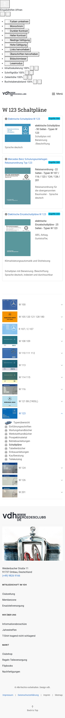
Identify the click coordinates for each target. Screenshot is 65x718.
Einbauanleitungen (19, 452)
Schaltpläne (15, 444)
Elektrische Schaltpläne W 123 (24, 118)
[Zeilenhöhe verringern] (25, 77)
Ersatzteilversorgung (13, 605)
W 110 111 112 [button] (27, 353)
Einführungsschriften (20, 426)
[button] (57, 94)
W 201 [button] (22, 492)
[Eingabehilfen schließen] (8, 14)
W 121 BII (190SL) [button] (28, 401)
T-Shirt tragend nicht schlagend (18, 635)
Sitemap (59, 695)
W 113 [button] (22, 365)
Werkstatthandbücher (20, 433)
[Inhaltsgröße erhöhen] (36, 68)
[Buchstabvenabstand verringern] (35, 82)
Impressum (8, 695)
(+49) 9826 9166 (11, 575)
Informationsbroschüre (14, 624)
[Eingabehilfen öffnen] (5, 4)
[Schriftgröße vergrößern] (31, 72)
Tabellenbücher (17, 448)
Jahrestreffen (9, 629)
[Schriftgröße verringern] (27, 72)
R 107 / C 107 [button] (26, 329)
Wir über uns (9, 615)
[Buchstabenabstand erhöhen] (40, 82)
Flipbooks (7, 665)
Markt (5, 645)
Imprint (46, 695)
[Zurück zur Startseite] (14, 94)
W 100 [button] (22, 304)
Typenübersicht (21, 422)
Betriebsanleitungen (19, 441)
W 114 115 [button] (24, 377)
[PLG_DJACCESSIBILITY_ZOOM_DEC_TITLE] (32, 68)
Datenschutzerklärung (28, 695)
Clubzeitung (8, 594)
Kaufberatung (16, 455)
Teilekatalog (15, 459)
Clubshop (7, 654)
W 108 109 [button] (24, 341)
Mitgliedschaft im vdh (14, 585)
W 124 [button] (22, 467)
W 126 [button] (22, 480)
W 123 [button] (22, 413)
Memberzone (9, 599)
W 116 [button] (22, 389)
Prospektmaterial (18, 437)
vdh (48, 687)
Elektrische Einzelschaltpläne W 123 (27, 214)
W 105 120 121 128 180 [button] (31, 316)
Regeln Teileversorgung (14, 659)
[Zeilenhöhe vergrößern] (30, 77)
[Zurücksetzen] (2, 14)
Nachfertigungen (11, 671)
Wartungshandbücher (20, 430)
